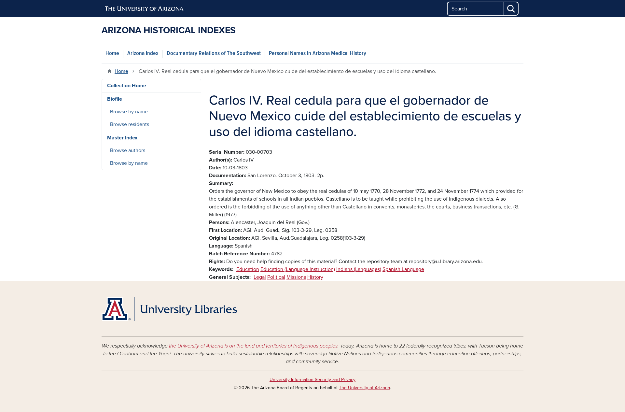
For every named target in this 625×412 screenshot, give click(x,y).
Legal (260, 277)
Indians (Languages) (358, 269)
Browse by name (129, 111)
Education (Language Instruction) (297, 269)
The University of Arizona (364, 388)
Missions (296, 277)
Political (276, 277)
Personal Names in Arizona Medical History (317, 53)
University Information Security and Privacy (312, 379)
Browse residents (129, 124)
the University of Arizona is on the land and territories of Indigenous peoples (253, 346)
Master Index (122, 138)
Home (112, 53)
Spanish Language (403, 269)
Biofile (114, 99)
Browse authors (127, 150)
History (315, 277)
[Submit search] (511, 9)
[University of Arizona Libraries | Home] (169, 309)
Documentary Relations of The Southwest (214, 53)
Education (247, 269)
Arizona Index (143, 53)
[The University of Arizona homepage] (144, 9)
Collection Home (126, 85)
